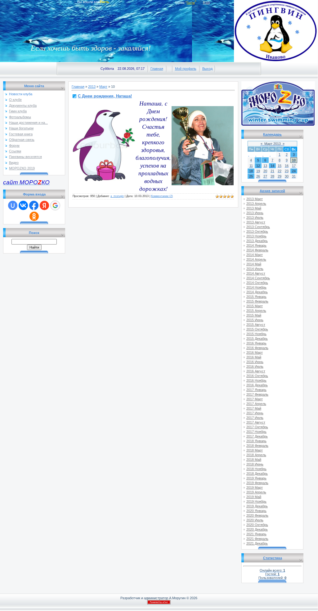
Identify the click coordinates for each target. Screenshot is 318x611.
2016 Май (253, 357)
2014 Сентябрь (258, 278)
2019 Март (254, 487)
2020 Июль (254, 520)
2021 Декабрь (257, 543)
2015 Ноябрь (256, 334)
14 (272, 166)
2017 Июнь (254, 413)
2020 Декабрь (257, 529)
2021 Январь (256, 534)
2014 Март (254, 255)
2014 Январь (256, 245)
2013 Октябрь (257, 231)
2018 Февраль (257, 445)
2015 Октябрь (257, 329)
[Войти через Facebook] (33, 205)
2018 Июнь (254, 464)
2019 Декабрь (257, 506)
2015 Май (253, 315)
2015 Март (254, 306)
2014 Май (253, 264)
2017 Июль (254, 418)
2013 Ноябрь (256, 236)
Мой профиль (185, 68)
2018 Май (253, 459)
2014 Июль (254, 269)
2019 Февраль (257, 483)
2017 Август (255, 422)
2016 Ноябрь (256, 380)
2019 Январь (256, 478)
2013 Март (254, 199)
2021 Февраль (257, 539)
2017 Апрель (256, 404)
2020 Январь (256, 511)
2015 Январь (256, 297)
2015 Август (255, 324)
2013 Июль (254, 217)
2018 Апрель (256, 455)
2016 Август (255, 371)
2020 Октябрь (257, 525)
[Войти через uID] (12, 205)
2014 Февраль (257, 250)
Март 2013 (272, 144)
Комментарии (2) (162, 196)
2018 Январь (256, 441)
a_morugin (117, 196)
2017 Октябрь (257, 427)
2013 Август (255, 222)
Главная (156, 68)
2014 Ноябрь (256, 287)
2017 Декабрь (257, 436)
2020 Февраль (257, 515)
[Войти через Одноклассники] (34, 216)
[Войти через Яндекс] (44, 205)
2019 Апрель (256, 492)
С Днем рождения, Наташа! (105, 96)
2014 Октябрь (257, 283)
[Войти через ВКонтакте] (23, 205)
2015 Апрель (256, 310)
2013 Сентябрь (258, 227)
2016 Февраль (257, 348)
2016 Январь (256, 343)
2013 (92, 86)
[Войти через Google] (55, 205)
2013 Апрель (256, 203)
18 (251, 171)
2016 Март (254, 352)
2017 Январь (256, 390)
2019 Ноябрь (256, 501)
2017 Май (253, 408)
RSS (206, 2)
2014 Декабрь (257, 292)
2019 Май (253, 497)
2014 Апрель (256, 259)
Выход (207, 68)
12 (258, 166)
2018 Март (254, 450)
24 (294, 171)
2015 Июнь (254, 320)
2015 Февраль (257, 301)
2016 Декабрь (257, 385)
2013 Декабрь (257, 241)
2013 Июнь (254, 213)
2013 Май (253, 208)
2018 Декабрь (257, 473)
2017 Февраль (257, 394)
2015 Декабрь (257, 338)
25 (251, 176)
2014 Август (255, 273)
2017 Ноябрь (256, 432)
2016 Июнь (254, 362)
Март (103, 86)
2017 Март (254, 399)
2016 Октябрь (257, 376)
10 (294, 160)
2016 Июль (254, 366)
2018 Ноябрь (256, 469)
